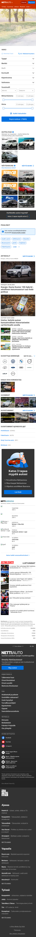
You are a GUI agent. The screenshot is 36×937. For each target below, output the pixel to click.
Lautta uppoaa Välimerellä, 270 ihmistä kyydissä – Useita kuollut (18, 574)
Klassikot (26, 239)
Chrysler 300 (22, 417)
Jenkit (15, 243)
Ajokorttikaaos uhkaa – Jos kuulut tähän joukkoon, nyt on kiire (18, 593)
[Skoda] (29, 367)
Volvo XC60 (10, 144)
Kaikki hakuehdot (19, 113)
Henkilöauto (8, 431)
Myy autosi (31, 2)
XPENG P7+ (10, 202)
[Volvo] (29, 361)
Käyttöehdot (6, 706)
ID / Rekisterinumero (27, 54)
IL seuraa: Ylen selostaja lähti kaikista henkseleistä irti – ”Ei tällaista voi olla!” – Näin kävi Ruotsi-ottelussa (18, 568)
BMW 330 (10, 176)
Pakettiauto (7, 435)
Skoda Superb (10, 189)
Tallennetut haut (8, 677)
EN (33, 646)
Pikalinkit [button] (22, 7)
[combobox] (18, 63)
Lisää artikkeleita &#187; (18, 277)
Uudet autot (6, 239)
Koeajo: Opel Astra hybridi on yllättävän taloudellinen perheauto (18, 339)
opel (18, 547)
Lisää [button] (27, 7)
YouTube (8, 742)
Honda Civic (26, 189)
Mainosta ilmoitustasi (10, 686)
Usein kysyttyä (7, 700)
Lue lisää (18, 492)
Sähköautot (17, 239)
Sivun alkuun (18, 646)
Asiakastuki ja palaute (10, 695)
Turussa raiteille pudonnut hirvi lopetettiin (18, 587)
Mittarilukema (7, 96)
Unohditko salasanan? (10, 697)
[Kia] (5, 374)
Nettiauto (7, 2)
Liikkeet (16, 7)
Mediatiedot (6, 723)
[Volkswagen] (13, 361)
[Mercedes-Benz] (5, 361)
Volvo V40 (26, 176)
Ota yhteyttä (6, 728)
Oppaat (4, 708)
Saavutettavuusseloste (10, 711)
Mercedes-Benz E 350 (26, 202)
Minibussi (6, 445)
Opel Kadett (8, 417)
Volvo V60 (22, 402)
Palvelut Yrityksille (8, 726)
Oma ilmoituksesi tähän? (9, 168)
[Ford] (13, 367)
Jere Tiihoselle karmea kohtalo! (18, 599)
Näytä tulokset (18, 119)
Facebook (8, 738)
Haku (4, 7)
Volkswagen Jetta (8, 402)
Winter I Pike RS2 (18, 524)
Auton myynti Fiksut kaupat (11, 752)
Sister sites (12, 2)
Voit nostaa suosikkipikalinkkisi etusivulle (15, 232)
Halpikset (22, 243)
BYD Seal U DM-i (10, 157)
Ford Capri (8, 387)
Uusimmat (10, 7)
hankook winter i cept (18, 531)
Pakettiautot (6, 247)
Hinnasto (5, 720)
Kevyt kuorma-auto (9, 440)
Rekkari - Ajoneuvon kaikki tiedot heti (11, 762)
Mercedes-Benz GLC (26, 144)
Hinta (4, 104)
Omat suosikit (7, 683)
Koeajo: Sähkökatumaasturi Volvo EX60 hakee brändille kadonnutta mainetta (18, 331)
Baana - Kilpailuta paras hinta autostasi (12, 757)
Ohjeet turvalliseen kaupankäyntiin (11, 766)
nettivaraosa (8, 501)
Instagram (9, 746)
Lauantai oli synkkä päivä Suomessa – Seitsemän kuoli (18, 612)
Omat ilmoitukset (8, 680)
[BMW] (21, 361)
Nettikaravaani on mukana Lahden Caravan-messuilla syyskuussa (18, 347)
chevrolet (18, 539)
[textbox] (17, 63)
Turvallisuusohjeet (9, 703)
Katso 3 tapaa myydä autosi (17, 216)
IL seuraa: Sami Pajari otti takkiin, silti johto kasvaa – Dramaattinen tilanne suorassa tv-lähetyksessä (18, 580)
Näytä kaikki (27, 166)
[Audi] (21, 367)
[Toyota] (5, 367)
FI (30, 646)
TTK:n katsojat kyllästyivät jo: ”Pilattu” (18, 606)
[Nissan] (13, 374)
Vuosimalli (6, 87)
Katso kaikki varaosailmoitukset (17, 555)
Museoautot (6, 243)
